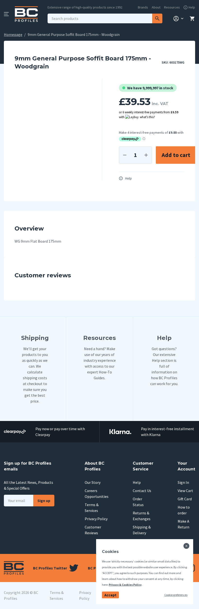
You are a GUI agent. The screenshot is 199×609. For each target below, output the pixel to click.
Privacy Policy (96, 518)
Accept (110, 595)
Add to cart (176, 155)
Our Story (92, 482)
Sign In (183, 482)
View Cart (185, 490)
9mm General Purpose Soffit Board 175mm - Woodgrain (74, 34)
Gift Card (185, 498)
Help (128, 178)
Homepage (13, 34)
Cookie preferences (175, 595)
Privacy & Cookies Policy (125, 584)
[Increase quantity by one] (146, 155)
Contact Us (142, 490)
